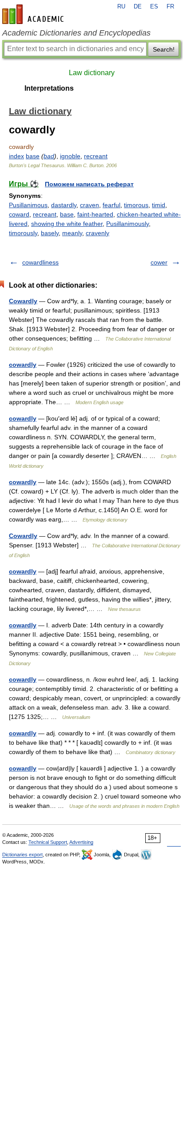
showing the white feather (67, 223)
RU (121, 7)
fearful (111, 205)
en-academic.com (34, 14)
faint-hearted (95, 214)
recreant (95, 156)
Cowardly (23, 301)
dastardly (63, 205)
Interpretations (49, 88)
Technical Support (47, 842)
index (16, 156)
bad (49, 156)
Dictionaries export (22, 854)
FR (170, 7)
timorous (136, 205)
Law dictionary (92, 72)
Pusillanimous (28, 205)
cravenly (97, 233)
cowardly (22, 364)
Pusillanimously (127, 223)
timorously (23, 233)
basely (50, 233)
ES (154, 7)
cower (159, 262)
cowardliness (40, 262)
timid (158, 205)
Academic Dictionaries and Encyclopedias (76, 32)
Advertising (81, 842)
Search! (164, 49)
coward (19, 214)
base (33, 156)
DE (138, 7)
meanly (72, 233)
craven (89, 205)
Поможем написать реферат (89, 184)
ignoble (70, 156)
